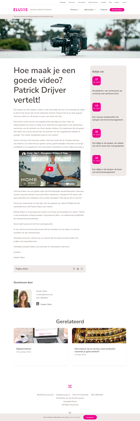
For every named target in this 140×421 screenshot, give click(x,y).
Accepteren (90, 417)
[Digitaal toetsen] (41, 335)
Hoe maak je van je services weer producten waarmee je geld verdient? (95, 350)
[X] (74, 268)
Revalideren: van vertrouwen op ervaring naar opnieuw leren (107, 92)
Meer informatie (75, 417)
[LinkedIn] (78, 268)
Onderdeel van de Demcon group (70, 398)
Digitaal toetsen (23, 348)
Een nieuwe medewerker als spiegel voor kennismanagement (107, 118)
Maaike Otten (46, 304)
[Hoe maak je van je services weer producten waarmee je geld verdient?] (99, 335)
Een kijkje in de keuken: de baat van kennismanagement (107, 171)
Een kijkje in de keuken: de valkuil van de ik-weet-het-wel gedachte (108, 144)
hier (17, 241)
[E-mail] (82, 268)
